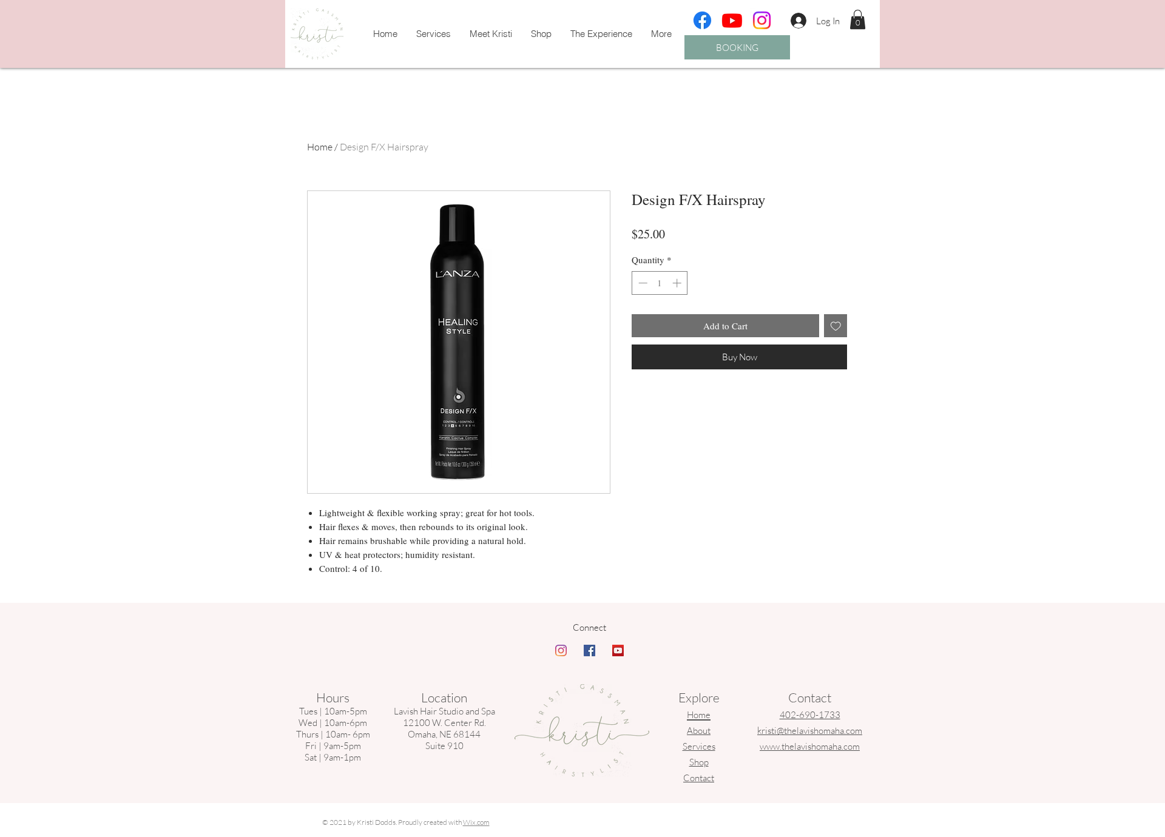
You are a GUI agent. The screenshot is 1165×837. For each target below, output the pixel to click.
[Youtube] (732, 20)
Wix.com (476, 822)
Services (699, 746)
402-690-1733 (810, 715)
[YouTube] (618, 650)
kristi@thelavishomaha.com (809, 730)
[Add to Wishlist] (836, 326)
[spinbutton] (660, 283)
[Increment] (678, 283)
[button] (857, 19)
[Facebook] (702, 20)
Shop (699, 762)
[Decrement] (641, 283)
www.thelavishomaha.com (810, 746)
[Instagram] (762, 20)
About (699, 730)
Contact (698, 778)
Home (320, 147)
